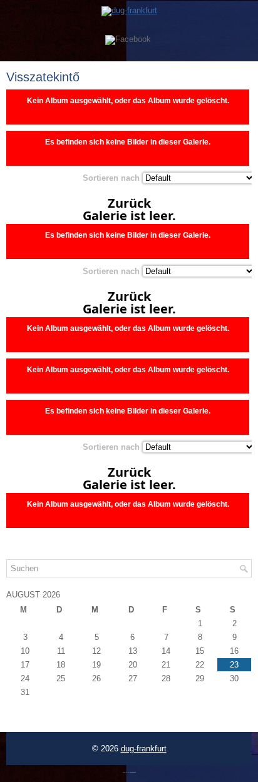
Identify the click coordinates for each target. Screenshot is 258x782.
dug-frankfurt (144, 748)
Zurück (129, 203)
